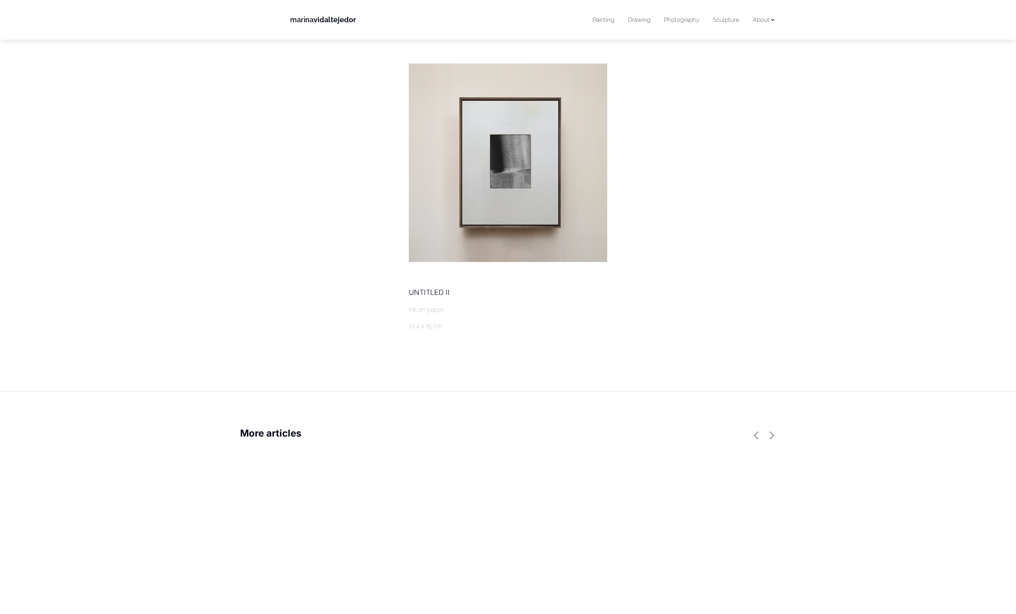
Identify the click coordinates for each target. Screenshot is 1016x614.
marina (323, 19)
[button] (756, 435)
